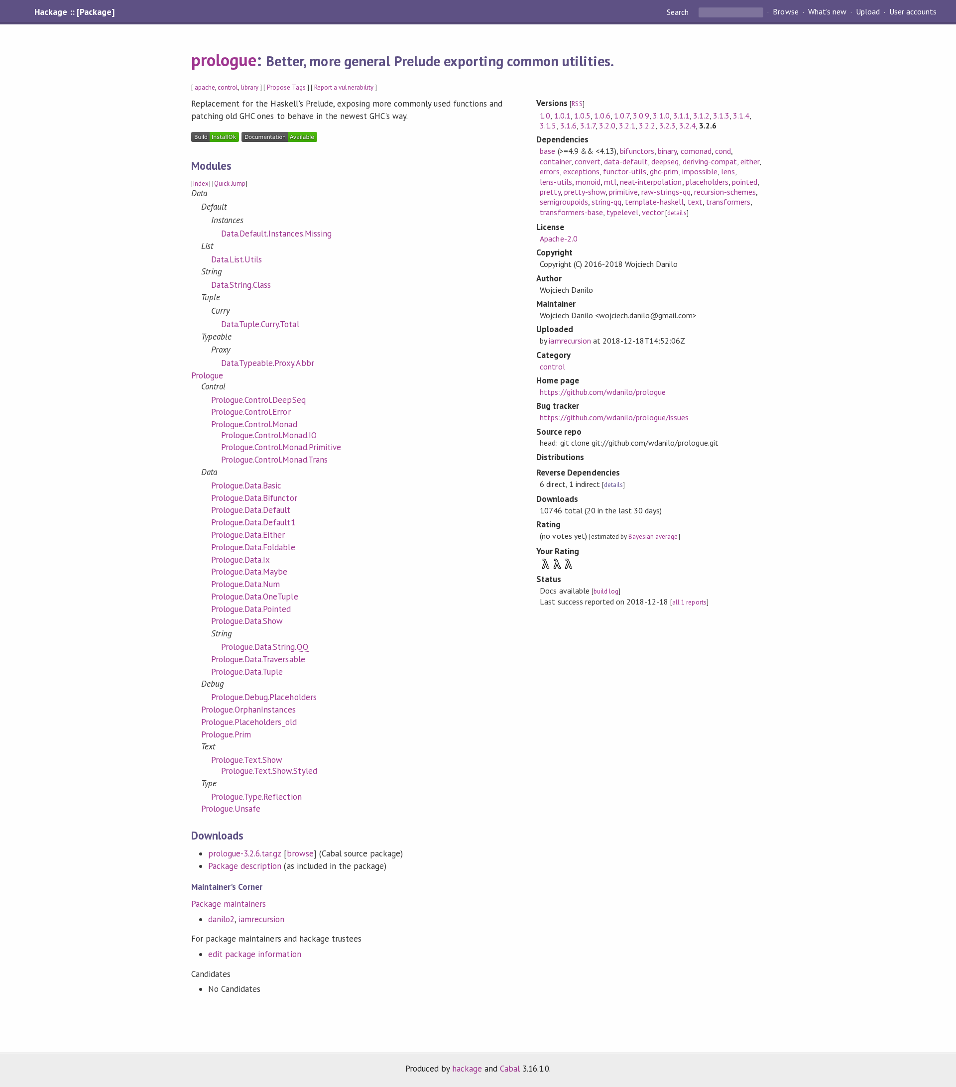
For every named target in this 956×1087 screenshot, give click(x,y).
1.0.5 (582, 116)
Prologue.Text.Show (246, 759)
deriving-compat (710, 161)
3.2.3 (667, 125)
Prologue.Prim (226, 734)
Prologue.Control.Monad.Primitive (281, 447)
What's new (827, 12)
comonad (696, 151)
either (749, 161)
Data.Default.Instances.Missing (276, 233)
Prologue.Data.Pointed (251, 609)
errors (549, 171)
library (249, 87)
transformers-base (571, 212)
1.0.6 (602, 116)
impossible (699, 171)
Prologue (207, 375)
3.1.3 (721, 116)
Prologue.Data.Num (245, 584)
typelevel (622, 212)
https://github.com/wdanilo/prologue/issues (614, 417)
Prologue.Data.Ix (240, 559)
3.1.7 (588, 125)
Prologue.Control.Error (251, 411)
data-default (626, 161)
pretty (550, 192)
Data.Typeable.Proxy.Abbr (267, 363)
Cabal (510, 1068)
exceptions (581, 171)
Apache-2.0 (558, 238)
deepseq (665, 161)
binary (667, 151)
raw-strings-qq (665, 192)
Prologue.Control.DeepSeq (258, 399)
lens (728, 171)
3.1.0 (661, 116)
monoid (588, 182)
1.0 (545, 116)
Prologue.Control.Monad (254, 424)
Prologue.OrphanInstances (248, 709)
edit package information (254, 954)
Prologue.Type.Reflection (256, 796)
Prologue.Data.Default (251, 509)
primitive (623, 192)
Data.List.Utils (236, 259)
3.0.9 (641, 116)
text (695, 202)
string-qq (606, 202)
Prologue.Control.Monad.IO (269, 435)
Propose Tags (286, 87)
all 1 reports (689, 602)
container (555, 161)
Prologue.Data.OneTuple (254, 596)
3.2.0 (607, 125)
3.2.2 (647, 125)
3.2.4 (687, 125)
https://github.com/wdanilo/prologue (603, 392)
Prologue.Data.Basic (246, 485)
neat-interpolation (651, 182)
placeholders (707, 182)
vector (653, 212)
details (676, 213)
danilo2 (221, 919)
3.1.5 (548, 125)
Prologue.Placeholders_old (249, 722)
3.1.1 (681, 116)
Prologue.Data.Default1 (253, 522)
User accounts (913, 12)
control (228, 87)
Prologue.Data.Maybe (249, 571)
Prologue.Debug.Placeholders (264, 697)
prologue (223, 60)
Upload (868, 12)
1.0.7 (621, 116)
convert (587, 161)
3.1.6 (568, 125)
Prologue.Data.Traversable (258, 659)
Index (201, 183)
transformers (728, 202)
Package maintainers (228, 903)
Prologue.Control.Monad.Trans (274, 459)
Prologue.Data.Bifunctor (254, 497)
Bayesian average (653, 536)
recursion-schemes (725, 192)
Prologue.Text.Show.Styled (269, 770)
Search (679, 12)
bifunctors (637, 151)
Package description (244, 865)
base (547, 151)
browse (300, 853)
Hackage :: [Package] (74, 11)
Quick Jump (229, 183)
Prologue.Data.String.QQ (265, 646)
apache (205, 87)
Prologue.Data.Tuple (247, 671)
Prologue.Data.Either (248, 534)
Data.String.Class (241, 284)
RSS (577, 104)
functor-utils (624, 171)
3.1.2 (701, 116)
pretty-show (584, 192)
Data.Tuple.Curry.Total (260, 324)
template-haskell (654, 202)
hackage (467, 1068)
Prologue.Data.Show (247, 620)
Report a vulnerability (343, 87)
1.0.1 (562, 116)
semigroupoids (564, 202)
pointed (744, 182)
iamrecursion (261, 919)
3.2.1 (627, 125)
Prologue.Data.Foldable (253, 547)
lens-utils (556, 182)
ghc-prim (664, 171)
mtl (610, 182)
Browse (785, 12)
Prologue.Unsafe (230, 808)
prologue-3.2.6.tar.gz (244, 853)
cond (723, 151)
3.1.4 (741, 116)
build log (606, 591)
